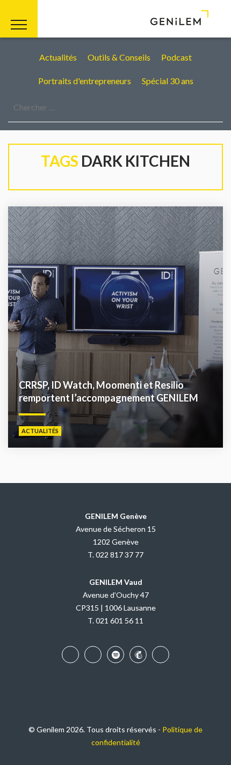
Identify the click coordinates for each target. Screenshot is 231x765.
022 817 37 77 (119, 554)
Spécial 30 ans (167, 81)
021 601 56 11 (119, 620)
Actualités (58, 57)
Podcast (176, 57)
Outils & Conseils (119, 57)
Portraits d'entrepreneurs (84, 81)
